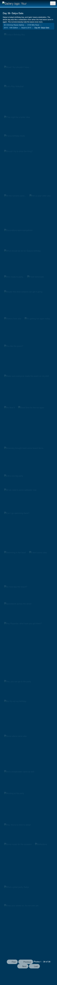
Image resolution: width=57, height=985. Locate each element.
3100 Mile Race (33, 25)
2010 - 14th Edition (11, 27)
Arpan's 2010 (26, 27)
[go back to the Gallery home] (16, 3)
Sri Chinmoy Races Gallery (14, 25)
